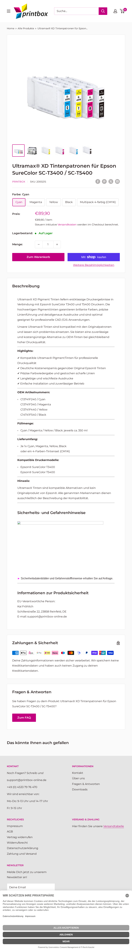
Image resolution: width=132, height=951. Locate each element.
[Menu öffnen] (8, 11)
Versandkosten (67, 224)
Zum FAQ (24, 717)
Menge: (17, 244)
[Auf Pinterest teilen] (104, 181)
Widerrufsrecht (17, 842)
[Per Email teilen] (117, 181)
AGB (10, 831)
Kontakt (77, 772)
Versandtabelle (113, 826)
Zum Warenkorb (38, 257)
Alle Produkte (26, 28)
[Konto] (115, 11)
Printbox (18, 181)
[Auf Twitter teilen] (110, 181)
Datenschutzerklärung (22, 848)
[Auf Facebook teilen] (97, 181)
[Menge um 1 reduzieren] (38, 244)
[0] (122, 11)
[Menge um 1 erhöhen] (57, 244)
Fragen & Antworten (86, 784)
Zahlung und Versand (22, 853)
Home (10, 28)
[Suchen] (103, 11)
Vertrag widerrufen (20, 837)
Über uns (78, 778)
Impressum (15, 826)
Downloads (79, 789)
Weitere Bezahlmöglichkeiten (93, 265)
